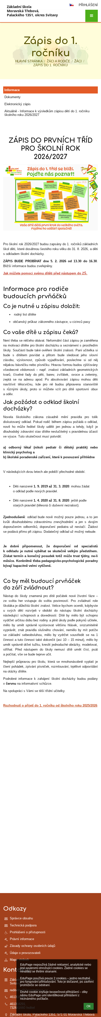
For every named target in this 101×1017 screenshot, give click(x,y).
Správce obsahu (21, 918)
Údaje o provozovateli (25, 953)
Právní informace (22, 939)
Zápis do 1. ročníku (50, 65)
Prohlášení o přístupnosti (27, 932)
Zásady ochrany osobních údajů (32, 946)
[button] (91, 16)
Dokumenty (12, 97)
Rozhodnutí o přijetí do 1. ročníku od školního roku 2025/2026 (50, 705)
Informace (12, 90)
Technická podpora (23, 925)
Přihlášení (88, 5)
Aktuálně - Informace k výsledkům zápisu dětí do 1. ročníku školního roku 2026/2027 (46, 113)
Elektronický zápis (17, 104)
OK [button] (89, 1006)
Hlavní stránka (29, 61)
